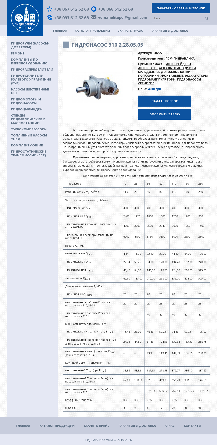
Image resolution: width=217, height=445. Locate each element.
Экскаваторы (196, 76)
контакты (192, 426)
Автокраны (147, 68)
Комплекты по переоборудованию (29, 61)
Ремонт (18, 53)
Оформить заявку (164, 114)
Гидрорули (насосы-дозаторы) (30, 45)
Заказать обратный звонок (181, 8)
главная (60, 31)
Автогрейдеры (178, 64)
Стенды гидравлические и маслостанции (28, 119)
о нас (170, 426)
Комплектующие (27, 145)
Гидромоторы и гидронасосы (26, 101)
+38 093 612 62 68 (71, 18)
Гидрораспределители (32, 69)
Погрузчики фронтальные (160, 76)
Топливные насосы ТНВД (29, 137)
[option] (97, 87)
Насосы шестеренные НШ (30, 91)
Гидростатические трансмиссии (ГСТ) (28, 153)
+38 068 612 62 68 (115, 9)
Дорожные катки (176, 72)
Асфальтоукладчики (177, 68)
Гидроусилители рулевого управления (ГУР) (31, 79)
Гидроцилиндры (27, 109)
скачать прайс (130, 31)
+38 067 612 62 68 (71, 9)
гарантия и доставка (169, 31)
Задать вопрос (165, 101)
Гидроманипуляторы (156, 79)
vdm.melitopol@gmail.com (122, 18)
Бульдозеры (148, 72)
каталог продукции (92, 31)
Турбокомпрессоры (29, 129)
